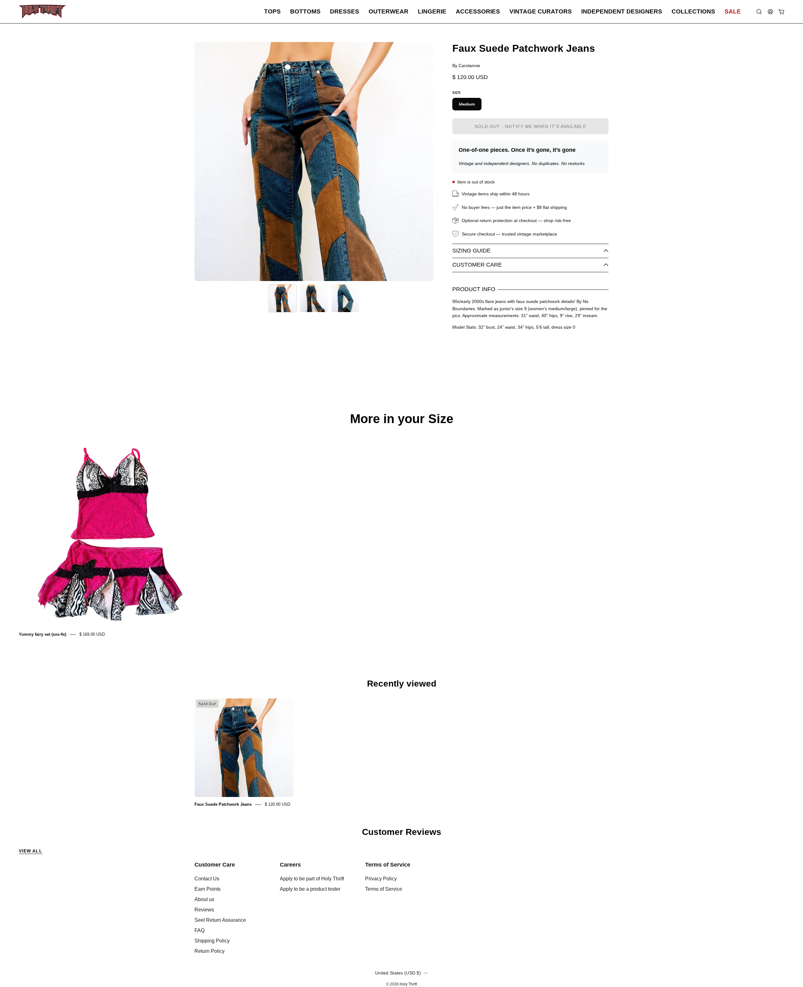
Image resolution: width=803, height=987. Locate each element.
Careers (290, 865)
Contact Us (206, 878)
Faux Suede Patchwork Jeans (223, 804)
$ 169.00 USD (92, 634)
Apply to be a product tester (310, 889)
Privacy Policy (381, 878)
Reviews (204, 909)
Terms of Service (387, 865)
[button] (272, 11)
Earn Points (207, 889)
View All (30, 850)
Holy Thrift (408, 984)
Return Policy (209, 951)
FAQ (199, 930)
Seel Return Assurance (220, 920)
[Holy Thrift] (42, 12)
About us (204, 899)
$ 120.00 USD (277, 804)
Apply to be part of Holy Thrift (312, 878)
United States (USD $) (398, 972)
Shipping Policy (212, 940)
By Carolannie (466, 65)
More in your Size (401, 418)
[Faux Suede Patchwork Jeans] (283, 298)
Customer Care (477, 265)
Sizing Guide (471, 250)
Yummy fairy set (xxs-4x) (42, 634)
